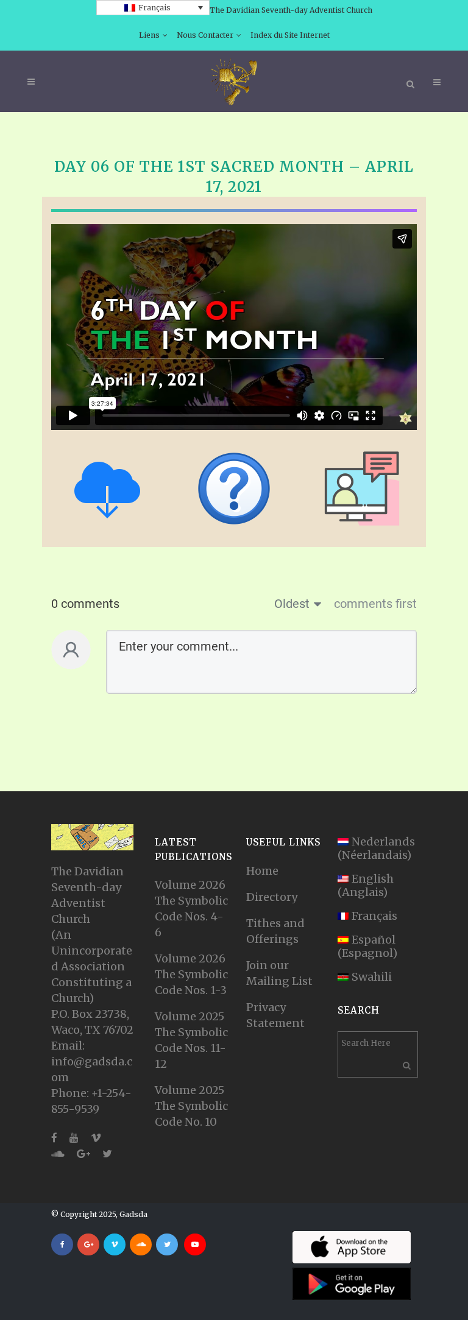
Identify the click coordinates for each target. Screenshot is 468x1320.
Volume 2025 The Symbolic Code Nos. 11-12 (191, 1040)
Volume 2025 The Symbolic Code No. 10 (191, 1106)
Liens (149, 35)
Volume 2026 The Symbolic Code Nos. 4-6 (191, 908)
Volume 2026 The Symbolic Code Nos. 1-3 (191, 974)
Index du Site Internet (290, 35)
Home (262, 871)
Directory (271, 897)
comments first (375, 603)
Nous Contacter (205, 35)
